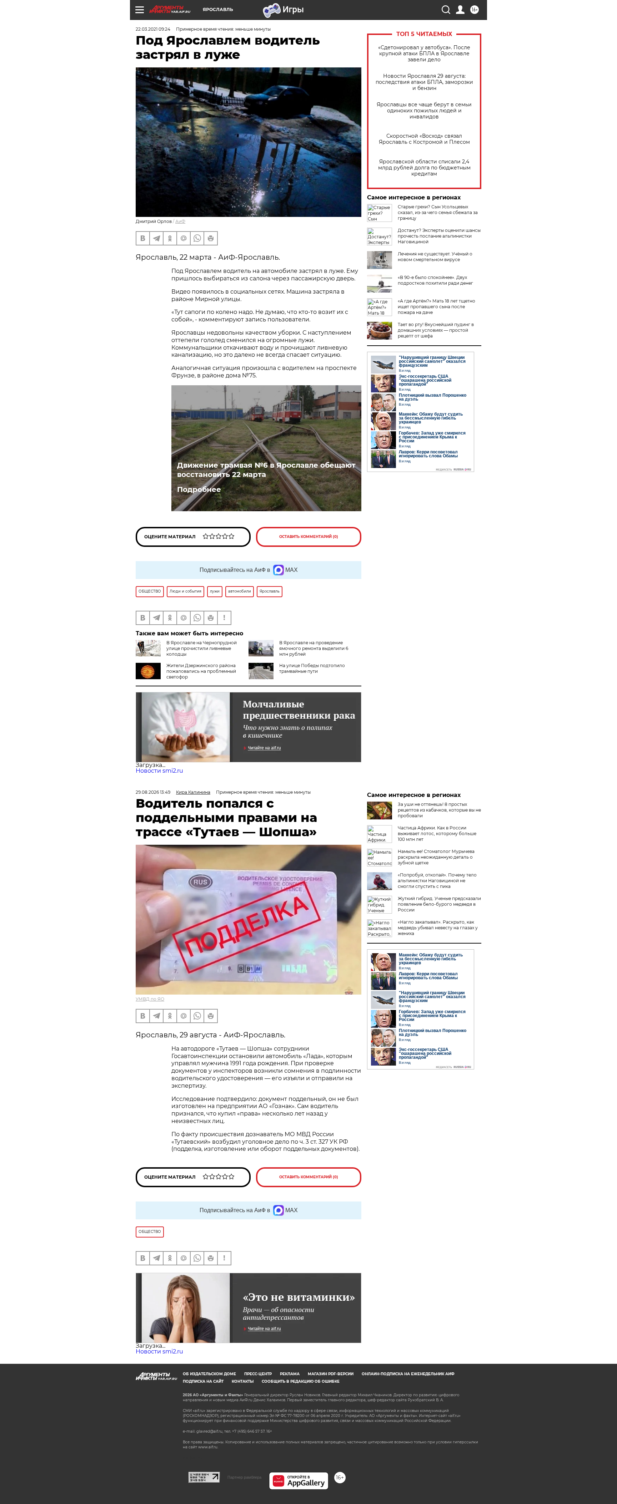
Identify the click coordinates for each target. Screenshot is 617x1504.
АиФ (180, 221)
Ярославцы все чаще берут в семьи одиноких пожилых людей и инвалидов (424, 111)
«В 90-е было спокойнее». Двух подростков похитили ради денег (435, 280)
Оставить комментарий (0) (308, 536)
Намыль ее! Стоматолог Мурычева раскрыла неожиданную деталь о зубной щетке (436, 857)
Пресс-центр (258, 1374)
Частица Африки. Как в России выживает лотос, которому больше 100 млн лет (437, 833)
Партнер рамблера (244, 1477)
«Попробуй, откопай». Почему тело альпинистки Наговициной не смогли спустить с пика (437, 880)
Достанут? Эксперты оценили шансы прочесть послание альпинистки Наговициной (439, 236)
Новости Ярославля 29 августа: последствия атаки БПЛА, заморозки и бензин (424, 82)
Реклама (290, 1374)
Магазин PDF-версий (330, 1374)
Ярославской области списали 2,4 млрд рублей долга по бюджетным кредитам (424, 168)
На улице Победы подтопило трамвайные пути (312, 668)
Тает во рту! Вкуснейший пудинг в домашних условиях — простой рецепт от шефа (436, 330)
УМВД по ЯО (150, 999)
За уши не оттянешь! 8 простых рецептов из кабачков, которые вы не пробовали (439, 810)
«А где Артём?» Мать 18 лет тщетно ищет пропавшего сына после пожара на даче (436, 306)
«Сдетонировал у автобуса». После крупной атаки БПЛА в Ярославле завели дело (424, 54)
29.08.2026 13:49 (153, 792)
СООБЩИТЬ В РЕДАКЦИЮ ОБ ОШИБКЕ (301, 1381)
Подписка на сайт (203, 1381)
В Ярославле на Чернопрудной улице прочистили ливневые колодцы (201, 648)
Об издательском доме (209, 1374)
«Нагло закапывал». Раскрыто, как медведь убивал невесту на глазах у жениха (438, 927)
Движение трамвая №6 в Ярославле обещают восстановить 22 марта (266, 470)
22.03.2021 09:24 (153, 29)
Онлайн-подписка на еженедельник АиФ (408, 1374)
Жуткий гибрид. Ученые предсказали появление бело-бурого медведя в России (439, 904)
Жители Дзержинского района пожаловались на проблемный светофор (201, 671)
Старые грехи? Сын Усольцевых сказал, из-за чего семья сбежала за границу (438, 212)
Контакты (243, 1381)
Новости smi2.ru (159, 770)
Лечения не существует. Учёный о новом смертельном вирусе (435, 256)
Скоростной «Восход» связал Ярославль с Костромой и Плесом (424, 139)
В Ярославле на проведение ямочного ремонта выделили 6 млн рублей (313, 648)
